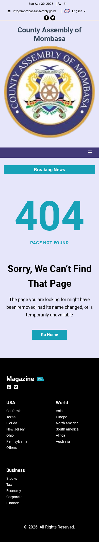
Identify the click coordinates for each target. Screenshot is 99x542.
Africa (60, 435)
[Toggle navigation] (49, 152)
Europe (61, 417)
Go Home (49, 334)
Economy (13, 491)
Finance (12, 503)
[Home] (49, 92)
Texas (10, 417)
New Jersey (15, 429)
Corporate (14, 497)
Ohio (10, 435)
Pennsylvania (16, 441)
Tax (9, 485)
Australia (63, 441)
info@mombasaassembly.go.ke (34, 11)
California (14, 411)
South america (67, 429)
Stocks (11, 478)
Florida (11, 423)
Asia (59, 411)
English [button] (77, 11)
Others (11, 448)
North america (67, 423)
